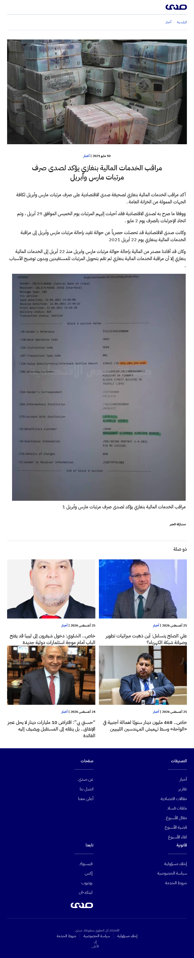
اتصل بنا (86, 789)
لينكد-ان (86, 892)
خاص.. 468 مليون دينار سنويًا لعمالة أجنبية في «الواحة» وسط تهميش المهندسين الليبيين (145, 725)
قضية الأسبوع (176, 827)
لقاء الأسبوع (177, 837)
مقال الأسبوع (176, 817)
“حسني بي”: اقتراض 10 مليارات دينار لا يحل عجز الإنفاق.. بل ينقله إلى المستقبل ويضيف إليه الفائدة (51, 729)
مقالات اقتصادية (174, 798)
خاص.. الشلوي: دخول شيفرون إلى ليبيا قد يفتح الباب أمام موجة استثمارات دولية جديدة (52, 639)
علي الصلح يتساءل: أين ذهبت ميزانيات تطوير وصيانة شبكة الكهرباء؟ (146, 639)
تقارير (182, 789)
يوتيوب (87, 883)
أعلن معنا (85, 798)
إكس (89, 873)
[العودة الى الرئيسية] (176, 7)
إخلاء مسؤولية (175, 863)
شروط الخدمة (176, 883)
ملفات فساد (177, 808)
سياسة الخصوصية (172, 873)
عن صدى (85, 779)
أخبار (87, 155)
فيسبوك (86, 863)
